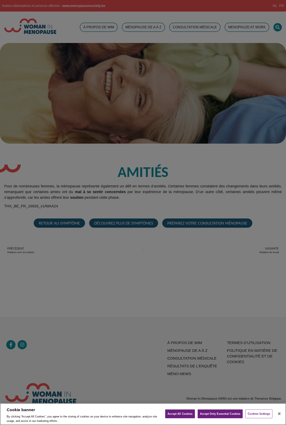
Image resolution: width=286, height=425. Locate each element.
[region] (143, 414)
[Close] (279, 413)
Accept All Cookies (179, 413)
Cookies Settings (259, 413)
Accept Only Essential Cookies (220, 413)
